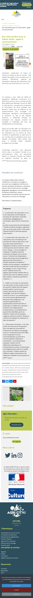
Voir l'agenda (16, 441)
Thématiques (7, 528)
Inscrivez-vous (16, 425)
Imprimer (20, 46)
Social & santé (5, 545)
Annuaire (4, 568)
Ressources (6, 564)
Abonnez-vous (26, 2)
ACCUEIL (17, 521)
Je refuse (16, 590)
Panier (29, 7)
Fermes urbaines (6, 539)
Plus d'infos (16, 594)
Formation (4, 556)
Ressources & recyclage (8, 543)
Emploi (3, 554)
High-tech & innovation (8, 541)
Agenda (3, 552)
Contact (16, 525)
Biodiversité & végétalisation (10, 537)
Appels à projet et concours (9, 558)
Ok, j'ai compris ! (16, 585)
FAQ (2, 573)
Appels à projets (10, 49)
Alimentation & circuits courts (10, 533)
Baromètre (4, 571)
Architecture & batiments (9, 535)
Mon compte (27, 5)
